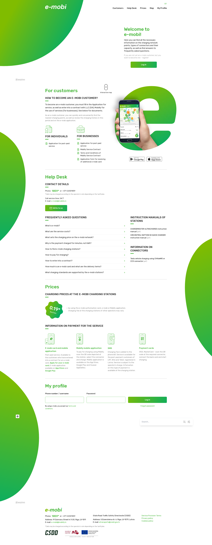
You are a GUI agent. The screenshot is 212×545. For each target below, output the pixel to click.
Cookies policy (147, 521)
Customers (118, 8)
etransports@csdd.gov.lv (109, 522)
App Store (59, 368)
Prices (143, 8)
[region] (106, 458)
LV (165, 4)
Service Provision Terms (151, 516)
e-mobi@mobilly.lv (58, 201)
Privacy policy (147, 518)
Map (152, 8)
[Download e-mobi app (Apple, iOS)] (154, 159)
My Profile (162, 8)
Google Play (50, 371)
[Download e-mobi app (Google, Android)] (137, 159)
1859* (55, 190)
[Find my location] (17, 416)
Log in (143, 65)
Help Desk (132, 8)
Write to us (58, 208)
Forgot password (147, 406)
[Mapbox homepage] (20, 502)
